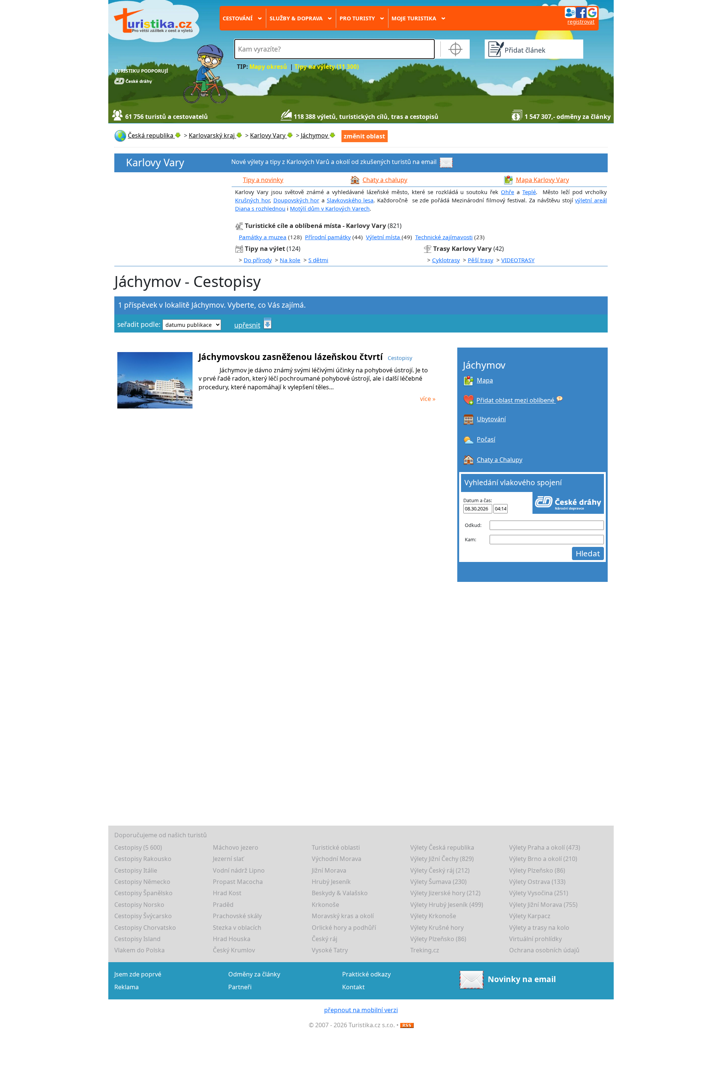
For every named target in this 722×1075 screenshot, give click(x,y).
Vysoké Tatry (330, 950)
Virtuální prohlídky (535, 939)
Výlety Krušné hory (437, 927)
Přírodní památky (328, 237)
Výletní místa (384, 237)
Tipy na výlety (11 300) (326, 67)
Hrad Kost (227, 893)
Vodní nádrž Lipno (239, 870)
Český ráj (324, 939)
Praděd (223, 904)
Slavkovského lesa (350, 200)
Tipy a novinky (263, 180)
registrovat (581, 21)
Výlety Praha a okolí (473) (544, 847)
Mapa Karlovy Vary (542, 180)
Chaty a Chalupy (499, 460)
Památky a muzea (263, 237)
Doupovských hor (296, 200)
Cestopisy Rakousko (142, 859)
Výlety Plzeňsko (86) (537, 870)
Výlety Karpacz (530, 916)
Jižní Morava (329, 870)
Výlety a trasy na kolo (539, 927)
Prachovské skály (237, 916)
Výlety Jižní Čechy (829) (442, 859)
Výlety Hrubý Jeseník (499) (446, 904)
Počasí (486, 439)
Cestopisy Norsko (139, 904)
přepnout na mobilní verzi (361, 1010)
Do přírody (258, 260)
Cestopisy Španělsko (143, 893)
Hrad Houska (231, 939)
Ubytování (491, 419)
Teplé (529, 192)
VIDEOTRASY (518, 260)
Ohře (507, 192)
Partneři (240, 987)
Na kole (290, 260)
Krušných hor (252, 200)
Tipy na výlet (266, 248)
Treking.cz (424, 950)
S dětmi (318, 260)
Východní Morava (336, 859)
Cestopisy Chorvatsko (145, 927)
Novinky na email (521, 978)
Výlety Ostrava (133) (537, 882)
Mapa (485, 380)
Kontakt (353, 987)
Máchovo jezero (235, 847)
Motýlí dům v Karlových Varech (330, 208)
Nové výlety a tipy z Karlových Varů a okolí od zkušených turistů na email (334, 162)
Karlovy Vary (155, 162)
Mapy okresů (268, 67)
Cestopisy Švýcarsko (143, 916)
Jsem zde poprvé (137, 974)
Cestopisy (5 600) (138, 847)
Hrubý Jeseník (331, 882)
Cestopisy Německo (142, 882)
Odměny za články (254, 974)
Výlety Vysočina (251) (538, 893)
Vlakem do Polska (139, 950)
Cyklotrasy (446, 260)
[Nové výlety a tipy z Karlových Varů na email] (447, 162)
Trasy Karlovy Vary (462, 248)
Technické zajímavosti (444, 237)
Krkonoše (325, 904)
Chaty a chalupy (385, 180)
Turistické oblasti (336, 847)
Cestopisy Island (137, 939)
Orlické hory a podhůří (344, 927)
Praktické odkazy (366, 974)
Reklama (126, 987)
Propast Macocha (238, 882)
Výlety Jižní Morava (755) (543, 904)
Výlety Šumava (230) (438, 882)
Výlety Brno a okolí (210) (543, 859)
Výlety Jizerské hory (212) (445, 893)
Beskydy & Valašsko (340, 893)
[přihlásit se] (581, 12)
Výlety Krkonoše (433, 916)
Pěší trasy (480, 260)
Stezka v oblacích (237, 927)
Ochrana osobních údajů (544, 950)
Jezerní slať (228, 859)
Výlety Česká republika (442, 847)
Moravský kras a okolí (343, 916)
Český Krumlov (234, 950)
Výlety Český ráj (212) (440, 870)
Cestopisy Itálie (135, 870)
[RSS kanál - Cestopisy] (407, 1025)
